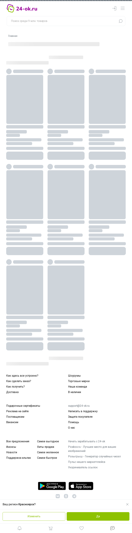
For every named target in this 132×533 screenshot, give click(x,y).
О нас (71, 427)
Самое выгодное (48, 441)
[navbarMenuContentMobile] (122, 8)
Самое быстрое (47, 457)
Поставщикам (15, 416)
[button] (20, 528)
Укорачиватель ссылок (83, 467)
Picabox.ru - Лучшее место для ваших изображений (92, 449)
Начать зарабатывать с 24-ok (86, 441)
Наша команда (77, 386)
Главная (12, 36)
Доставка (12, 392)
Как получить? (15, 386)
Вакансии (12, 422)
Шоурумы (74, 375)
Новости (11, 452)
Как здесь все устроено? (22, 375)
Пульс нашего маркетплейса (86, 462)
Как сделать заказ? (18, 381)
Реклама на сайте (17, 411)
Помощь (73, 422)
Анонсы (11, 446)
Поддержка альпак (18, 457)
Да (98, 516)
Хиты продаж (45, 446)
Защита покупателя (80, 416)
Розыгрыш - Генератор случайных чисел (94, 456)
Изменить (34, 516)
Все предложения (17, 441)
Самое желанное (48, 452)
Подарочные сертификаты (23, 405)
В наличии (74, 392)
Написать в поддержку (83, 411)
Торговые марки (79, 381)
